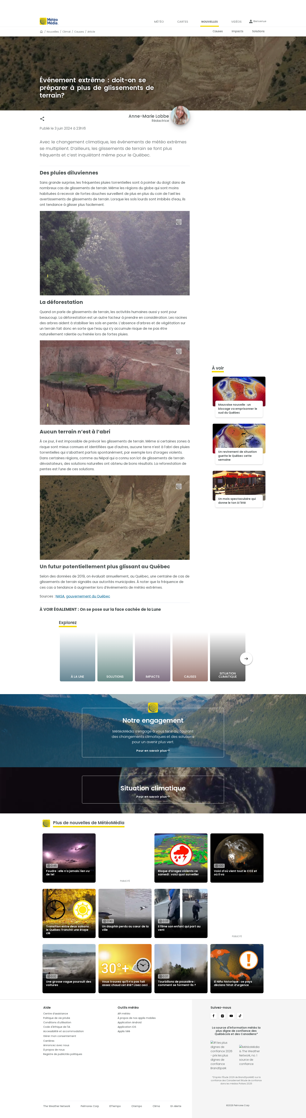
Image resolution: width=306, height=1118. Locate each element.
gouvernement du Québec (88, 596)
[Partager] (42, 118)
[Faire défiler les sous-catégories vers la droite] (246, 658)
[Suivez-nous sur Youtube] (231, 1016)
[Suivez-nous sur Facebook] (213, 1016)
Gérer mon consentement (59, 1036)
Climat (66, 31)
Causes (79, 31)
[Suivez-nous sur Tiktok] (240, 1016)
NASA (60, 596)
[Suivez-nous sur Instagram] (222, 1016)
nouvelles (53, 31)
